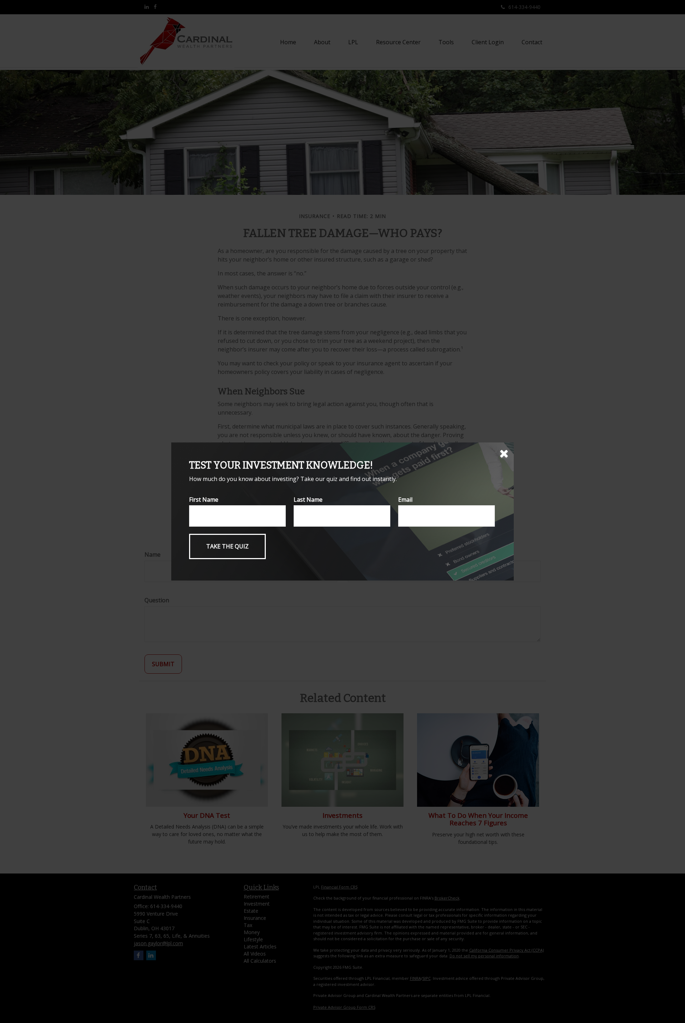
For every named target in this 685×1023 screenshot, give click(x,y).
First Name (203, 499)
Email (405, 499)
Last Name (308, 499)
